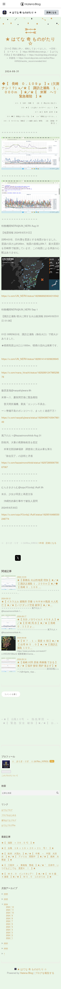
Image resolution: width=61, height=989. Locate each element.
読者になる (51, 12)
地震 (6, 232)
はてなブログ (6, 810)
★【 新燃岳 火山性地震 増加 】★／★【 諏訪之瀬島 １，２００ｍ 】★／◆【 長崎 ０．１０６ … (38, 583)
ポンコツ (23, 410)
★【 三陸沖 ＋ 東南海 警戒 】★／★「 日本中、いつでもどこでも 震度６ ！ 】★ (30, 866)
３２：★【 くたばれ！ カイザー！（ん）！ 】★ (39, 107)
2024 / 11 (10, 909)
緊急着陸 (33, 397)
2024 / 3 (9, 932)
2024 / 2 (9, 935)
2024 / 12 (10, 906)
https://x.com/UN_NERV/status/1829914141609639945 (30, 359)
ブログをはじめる (8, 815)
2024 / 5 (9, 926)
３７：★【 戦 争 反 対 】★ (46, 112)
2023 (6, 943)
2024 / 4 (9, 929)
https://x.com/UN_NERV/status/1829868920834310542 (30, 296)
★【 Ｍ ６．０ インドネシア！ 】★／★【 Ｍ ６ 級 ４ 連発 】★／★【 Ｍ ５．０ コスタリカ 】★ (29, 875)
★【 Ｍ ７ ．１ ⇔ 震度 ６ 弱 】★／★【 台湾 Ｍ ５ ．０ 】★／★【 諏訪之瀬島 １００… (38, 644)
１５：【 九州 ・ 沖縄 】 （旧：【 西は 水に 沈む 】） (36, 103)
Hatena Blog (26, 973)
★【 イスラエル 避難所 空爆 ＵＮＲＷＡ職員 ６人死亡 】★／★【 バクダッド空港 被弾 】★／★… (29, 603)
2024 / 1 (9, 938)
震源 (27, 239)
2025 (6, 899)
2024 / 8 (9, 918)
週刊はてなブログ (8, 820)
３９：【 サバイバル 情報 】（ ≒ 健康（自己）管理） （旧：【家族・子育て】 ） (30, 122)
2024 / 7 (9, 921)
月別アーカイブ (9, 888)
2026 (6, 893)
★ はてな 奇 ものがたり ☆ (23, 12)
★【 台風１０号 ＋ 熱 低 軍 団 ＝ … (27, 719)
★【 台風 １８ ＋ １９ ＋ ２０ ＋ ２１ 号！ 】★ (27, 847)
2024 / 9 (9, 915)
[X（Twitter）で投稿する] (18, 558)
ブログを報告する (44, 973)
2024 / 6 (9, 924)
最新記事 (5, 836)
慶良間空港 (19, 397)
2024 (6, 904)
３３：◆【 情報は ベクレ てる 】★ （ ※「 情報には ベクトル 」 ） (32, 116)
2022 (6, 948)
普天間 (7, 404)
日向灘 (18, 239)
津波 (52, 248)
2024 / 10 (10, 912)
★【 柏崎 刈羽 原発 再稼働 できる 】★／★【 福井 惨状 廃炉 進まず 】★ (37, 663)
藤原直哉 (6, 390)
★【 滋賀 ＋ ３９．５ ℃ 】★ (18, 842)
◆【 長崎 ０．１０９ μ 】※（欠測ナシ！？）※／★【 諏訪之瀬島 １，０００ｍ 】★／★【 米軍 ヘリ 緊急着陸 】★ (31, 89)
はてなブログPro (8, 825)
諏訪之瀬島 (10, 316)
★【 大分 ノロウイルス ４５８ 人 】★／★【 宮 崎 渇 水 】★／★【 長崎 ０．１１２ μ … (38, 623)
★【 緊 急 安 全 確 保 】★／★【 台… (30, 723)
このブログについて (9, 775)
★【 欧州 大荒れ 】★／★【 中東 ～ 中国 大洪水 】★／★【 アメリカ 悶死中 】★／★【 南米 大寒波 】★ (30, 856)
